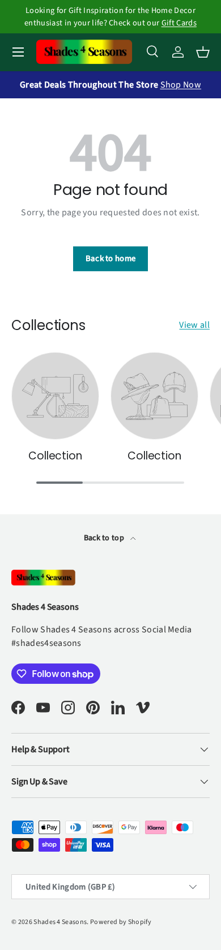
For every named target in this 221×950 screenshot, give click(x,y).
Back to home (111, 258)
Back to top (105, 538)
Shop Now (181, 85)
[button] (202, 52)
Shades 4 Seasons (60, 922)
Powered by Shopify (121, 922)
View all (194, 325)
